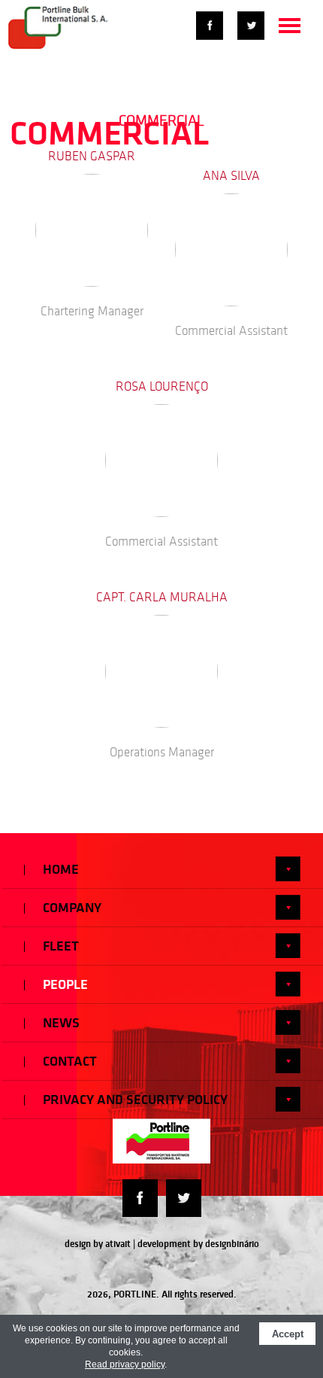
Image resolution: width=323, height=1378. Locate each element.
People (64, 984)
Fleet (59, 946)
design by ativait (98, 1243)
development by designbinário (198, 1243)
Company (70, 908)
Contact (68, 1061)
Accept (287, 1334)
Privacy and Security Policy (134, 1100)
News (60, 1023)
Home (59, 869)
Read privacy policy (125, 1364)
